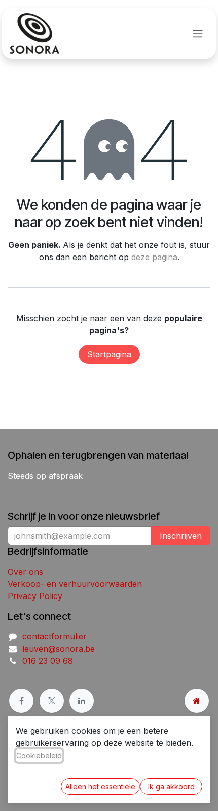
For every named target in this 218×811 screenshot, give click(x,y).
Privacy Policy (35, 596)
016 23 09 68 (47, 661)
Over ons (25, 572)
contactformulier (54, 636)
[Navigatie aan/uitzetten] (198, 33)
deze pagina (154, 257)
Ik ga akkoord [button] (171, 786)
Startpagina (109, 354)
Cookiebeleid (39, 755)
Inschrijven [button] (181, 536)
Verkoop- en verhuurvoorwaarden (75, 584)
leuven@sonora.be (58, 649)
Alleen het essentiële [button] (100, 786)
